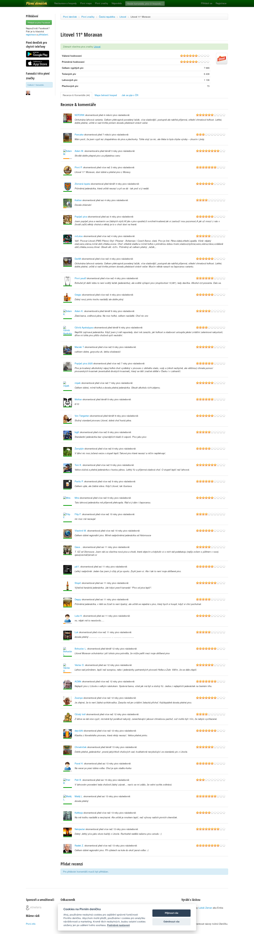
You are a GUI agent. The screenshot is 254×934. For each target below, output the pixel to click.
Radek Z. (79, 845)
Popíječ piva (81, 216)
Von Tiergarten (82, 415)
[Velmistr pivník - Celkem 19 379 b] (67, 717)
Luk (76, 632)
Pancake (79, 134)
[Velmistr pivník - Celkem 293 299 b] (67, 750)
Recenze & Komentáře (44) (76, 95)
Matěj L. (79, 796)
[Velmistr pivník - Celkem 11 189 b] (67, 314)
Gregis (78, 294)
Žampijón (79, 448)
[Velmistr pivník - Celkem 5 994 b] (67, 517)
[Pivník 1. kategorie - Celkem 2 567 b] (67, 668)
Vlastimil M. (81, 530)
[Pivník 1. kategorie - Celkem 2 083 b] (67, 154)
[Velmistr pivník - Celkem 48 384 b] (67, 262)
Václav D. (79, 665)
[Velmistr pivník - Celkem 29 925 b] (67, 701)
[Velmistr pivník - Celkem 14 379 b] (67, 187)
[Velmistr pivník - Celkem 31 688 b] (67, 330)
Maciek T (79, 347)
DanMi (78, 258)
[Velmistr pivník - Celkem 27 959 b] (67, 281)
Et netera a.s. (33, 907)
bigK (77, 432)
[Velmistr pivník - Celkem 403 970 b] (67, 534)
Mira (77, 497)
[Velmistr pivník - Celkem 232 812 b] (67, 298)
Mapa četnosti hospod (106, 95)
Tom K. (78, 465)
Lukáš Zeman (205, 907)
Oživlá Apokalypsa (84, 327)
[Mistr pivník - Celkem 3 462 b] (67, 766)
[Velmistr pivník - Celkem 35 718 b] (67, 684)
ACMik (78, 681)
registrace (31, 34)
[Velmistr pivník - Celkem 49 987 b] (67, 350)
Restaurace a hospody (65, 3)
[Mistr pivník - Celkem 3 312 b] (67, 635)
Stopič (78, 583)
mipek (78, 383)
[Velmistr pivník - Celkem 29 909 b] (67, 602)
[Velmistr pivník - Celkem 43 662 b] (67, 550)
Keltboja (79, 812)
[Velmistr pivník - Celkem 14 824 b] (67, 452)
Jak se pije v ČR (130, 95)
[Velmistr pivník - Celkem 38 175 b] (67, 501)
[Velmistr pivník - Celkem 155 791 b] (67, 220)
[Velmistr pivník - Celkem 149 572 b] (67, 239)
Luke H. (78, 615)
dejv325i (79, 730)
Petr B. (78, 779)
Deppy (78, 599)
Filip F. (78, 514)
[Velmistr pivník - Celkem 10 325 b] (67, 138)
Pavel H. (79, 763)
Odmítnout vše (171, 921)
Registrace (221, 3)
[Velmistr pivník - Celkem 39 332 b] (67, 849)
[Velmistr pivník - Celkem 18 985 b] (67, 832)
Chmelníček (81, 747)
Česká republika (107, 16)
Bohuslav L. (81, 648)
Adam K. (79, 311)
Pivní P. (78, 167)
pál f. (77, 566)
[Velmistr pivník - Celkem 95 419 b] (67, 652)
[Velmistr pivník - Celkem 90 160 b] (67, 170)
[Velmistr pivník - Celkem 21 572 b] (67, 799)
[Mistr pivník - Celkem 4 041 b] (67, 484)
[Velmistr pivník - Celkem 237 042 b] (67, 386)
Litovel (123, 16)
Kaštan (78, 200)
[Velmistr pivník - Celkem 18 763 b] (67, 586)
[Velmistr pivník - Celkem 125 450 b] (67, 366)
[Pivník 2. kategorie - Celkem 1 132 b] (67, 203)
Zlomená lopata (82, 183)
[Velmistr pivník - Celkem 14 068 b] (67, 816)
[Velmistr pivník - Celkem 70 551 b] (67, 419)
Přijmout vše (171, 913)
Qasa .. (78, 547)
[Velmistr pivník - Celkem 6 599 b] (67, 402)
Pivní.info (30, 923)
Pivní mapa (86, 3)
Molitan (78, 399)
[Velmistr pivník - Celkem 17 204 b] (67, 783)
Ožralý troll (80, 714)
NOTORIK (79, 115)
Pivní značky (101, 3)
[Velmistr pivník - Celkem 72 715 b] (67, 435)
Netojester (80, 829)
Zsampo (79, 697)
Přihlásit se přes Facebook (39, 22)
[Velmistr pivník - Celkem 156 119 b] (67, 468)
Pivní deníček (32, 2)
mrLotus (79, 236)
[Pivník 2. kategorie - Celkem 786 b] (67, 619)
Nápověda (117, 3)
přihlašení (43, 34)
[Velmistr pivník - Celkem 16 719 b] (67, 570)
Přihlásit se (206, 3)
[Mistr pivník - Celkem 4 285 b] (67, 734)
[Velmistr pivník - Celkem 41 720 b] (67, 118)
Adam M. (79, 151)
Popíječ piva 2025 (84, 363)
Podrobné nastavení (118, 925)
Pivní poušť (80, 278)
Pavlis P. (79, 481)
